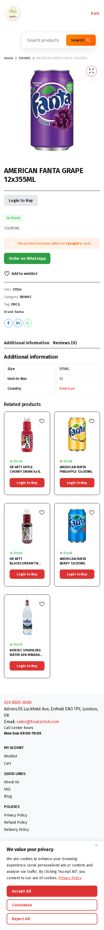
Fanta (19, 312)
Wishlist (10, 756)
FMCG (15, 304)
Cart (7, 763)
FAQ (7, 789)
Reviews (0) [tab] (65, 342)
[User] (66, 13)
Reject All (21, 918)
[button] (10, 40)
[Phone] (34, 13)
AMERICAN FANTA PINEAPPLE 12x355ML (76, 469)
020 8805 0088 (17, 702)
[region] (52, 885)
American (67, 388)
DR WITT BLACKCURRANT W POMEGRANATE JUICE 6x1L (26, 565)
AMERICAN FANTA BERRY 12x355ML (73, 561)
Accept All (21, 891)
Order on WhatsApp (27, 258)
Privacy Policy (70, 878)
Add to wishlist (24, 273)
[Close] (98, 845)
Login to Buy (21, 200)
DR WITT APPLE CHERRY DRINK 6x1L (25, 469)
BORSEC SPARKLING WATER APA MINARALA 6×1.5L (27, 654)
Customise (22, 905)
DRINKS (25, 58)
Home (8, 58)
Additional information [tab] (26, 342)
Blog (8, 796)
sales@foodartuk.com (38, 721)
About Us (11, 782)
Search (77, 40)
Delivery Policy (16, 829)
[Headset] (50, 13)
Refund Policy (15, 822)
